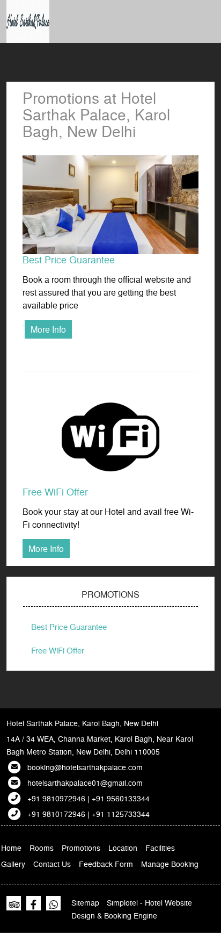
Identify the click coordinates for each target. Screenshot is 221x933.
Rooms (42, 847)
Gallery (13, 863)
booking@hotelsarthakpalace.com (85, 767)
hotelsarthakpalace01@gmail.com (85, 782)
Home (11, 847)
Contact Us (52, 863)
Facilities (160, 847)
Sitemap (85, 902)
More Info (48, 329)
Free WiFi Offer (55, 491)
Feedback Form (106, 863)
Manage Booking (169, 863)
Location (122, 847)
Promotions (81, 847)
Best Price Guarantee (69, 259)
